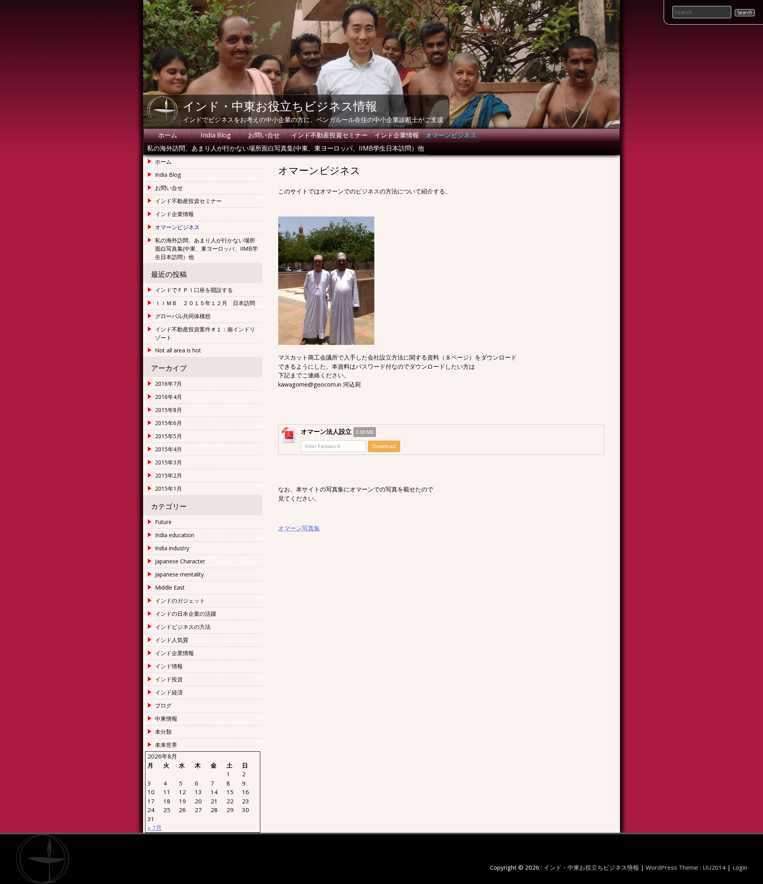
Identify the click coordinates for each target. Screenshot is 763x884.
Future (163, 522)
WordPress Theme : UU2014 (686, 867)
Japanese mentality (179, 574)
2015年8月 (168, 410)
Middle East (170, 587)
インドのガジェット (180, 600)
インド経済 (169, 692)
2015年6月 (168, 423)
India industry (172, 548)
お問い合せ (264, 135)
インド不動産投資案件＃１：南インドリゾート (205, 333)
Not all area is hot (178, 350)
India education (174, 535)
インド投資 (169, 679)
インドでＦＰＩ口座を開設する (194, 290)
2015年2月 (168, 475)
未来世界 (166, 745)
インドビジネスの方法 (183, 627)
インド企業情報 (396, 135)
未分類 (163, 731)
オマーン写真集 (299, 528)
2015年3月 (168, 462)
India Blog (216, 135)
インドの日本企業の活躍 (185, 613)
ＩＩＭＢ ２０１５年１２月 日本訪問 (205, 303)
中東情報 (166, 718)
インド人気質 (171, 640)
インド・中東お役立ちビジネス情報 (280, 106)
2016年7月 (168, 383)
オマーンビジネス (451, 135)
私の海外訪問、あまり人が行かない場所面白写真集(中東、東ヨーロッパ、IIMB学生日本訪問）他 (285, 148)
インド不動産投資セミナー (329, 135)
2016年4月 (168, 396)
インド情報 (169, 666)
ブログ (163, 705)
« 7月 (154, 828)
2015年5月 (168, 436)
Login (739, 867)
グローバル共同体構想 (183, 316)
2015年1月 (168, 488)
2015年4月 (168, 449)
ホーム (167, 135)
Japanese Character (180, 561)
